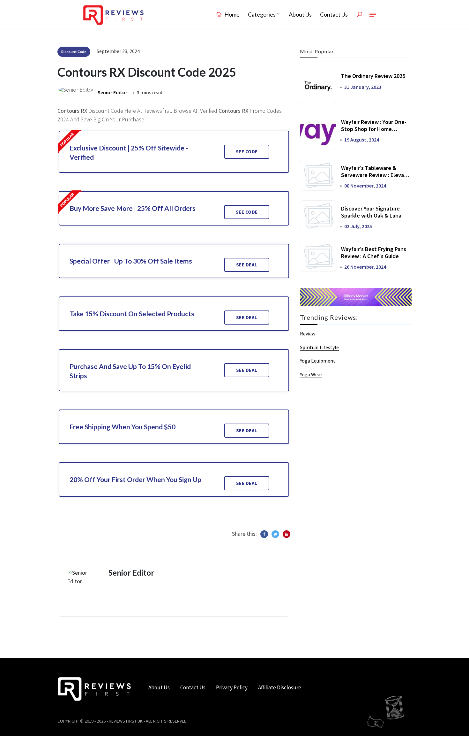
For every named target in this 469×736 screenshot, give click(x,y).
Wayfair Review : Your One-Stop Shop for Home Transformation (373, 128)
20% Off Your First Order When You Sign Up (135, 479)
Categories (262, 14)
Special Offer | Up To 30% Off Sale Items (131, 261)
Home (231, 14)
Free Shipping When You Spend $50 (122, 427)
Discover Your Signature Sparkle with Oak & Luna (371, 212)
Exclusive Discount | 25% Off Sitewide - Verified (129, 152)
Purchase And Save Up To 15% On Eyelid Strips (130, 370)
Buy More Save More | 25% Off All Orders (133, 208)
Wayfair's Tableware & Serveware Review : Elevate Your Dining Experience (375, 174)
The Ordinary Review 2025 (373, 76)
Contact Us (334, 14)
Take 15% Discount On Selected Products (132, 314)
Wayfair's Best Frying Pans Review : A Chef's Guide (373, 252)
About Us (300, 14)
